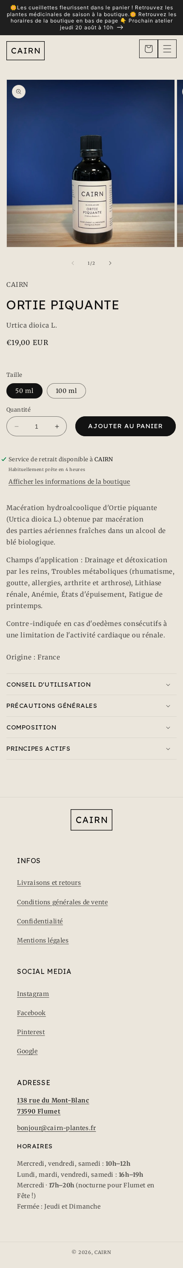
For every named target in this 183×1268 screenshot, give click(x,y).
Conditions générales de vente (62, 902)
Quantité (18, 409)
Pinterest (31, 1032)
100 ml (66, 391)
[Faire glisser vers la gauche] (72, 263)
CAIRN (103, 1252)
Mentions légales (43, 940)
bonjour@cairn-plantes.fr (56, 1128)
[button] (148, 48)
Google (27, 1051)
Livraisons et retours (49, 882)
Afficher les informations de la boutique (69, 481)
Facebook (31, 1013)
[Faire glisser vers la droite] (110, 263)
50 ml (24, 391)
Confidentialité (40, 921)
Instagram (33, 994)
